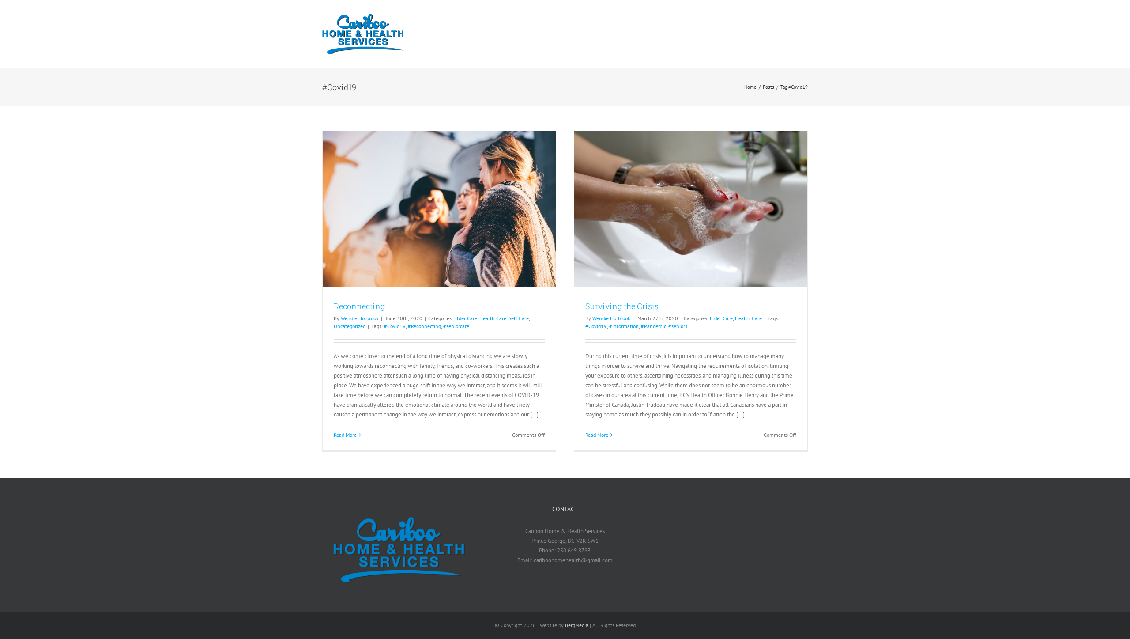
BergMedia (576, 625)
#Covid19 (395, 326)
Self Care (518, 318)
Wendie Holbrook (360, 318)
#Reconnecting (424, 326)
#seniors (677, 326)
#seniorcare (456, 326)
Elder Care (465, 318)
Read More (345, 434)
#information (624, 326)
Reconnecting (359, 306)
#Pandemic (653, 326)
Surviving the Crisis (622, 306)
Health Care (492, 318)
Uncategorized (349, 326)
